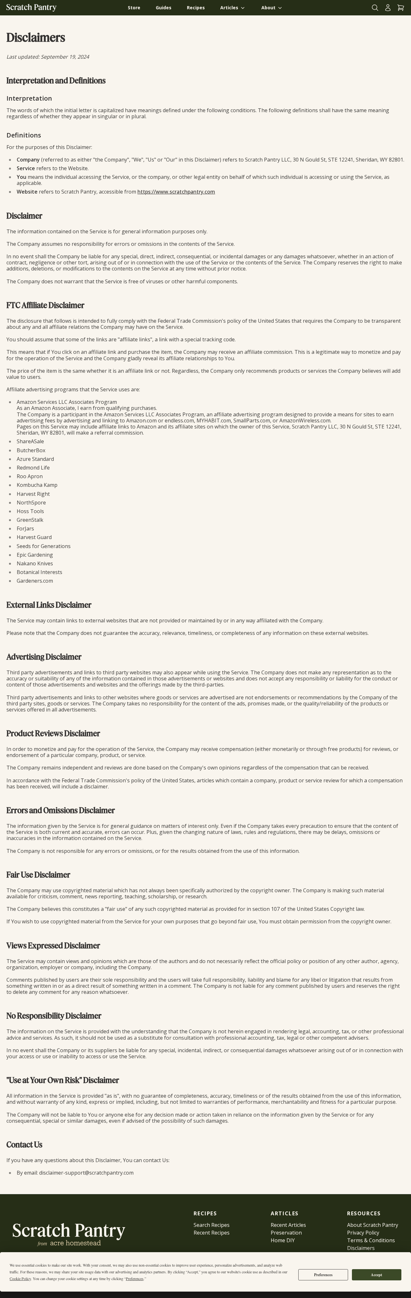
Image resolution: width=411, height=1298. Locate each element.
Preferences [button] (135, 1278)
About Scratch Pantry (372, 1224)
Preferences (323, 1274)
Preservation (286, 1232)
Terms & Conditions (371, 1240)
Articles (229, 7)
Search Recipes (212, 1224)
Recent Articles (288, 1224)
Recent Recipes (212, 1232)
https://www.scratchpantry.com (176, 191)
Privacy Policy (363, 1232)
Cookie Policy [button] (20, 1278)
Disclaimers (361, 1248)
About (268, 7)
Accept (376, 1274)
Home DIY (283, 1240)
